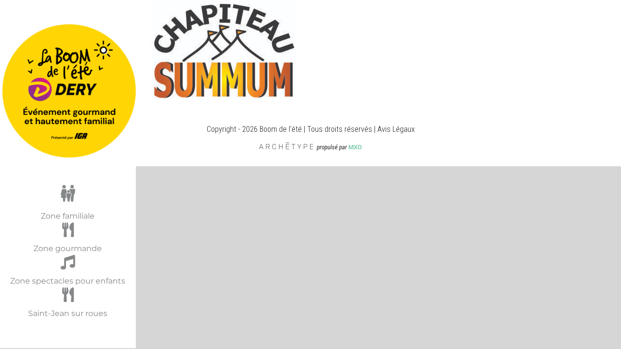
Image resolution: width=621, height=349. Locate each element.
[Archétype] (287, 147)
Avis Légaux (396, 129)
